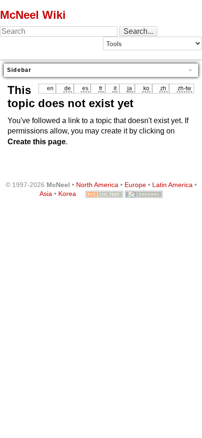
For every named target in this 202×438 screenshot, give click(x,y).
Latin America (172, 184)
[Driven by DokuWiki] (144, 193)
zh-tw (184, 88)
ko (146, 88)
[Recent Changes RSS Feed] (104, 193)
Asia (45, 193)
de (67, 88)
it (115, 88)
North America (97, 184)
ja (129, 88)
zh (163, 88)
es (85, 88)
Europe (135, 184)
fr (100, 88)
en (50, 88)
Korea (67, 193)
